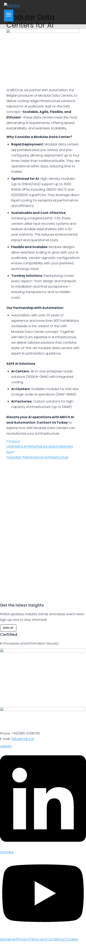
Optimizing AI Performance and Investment (39, 444)
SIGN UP (8, 628)
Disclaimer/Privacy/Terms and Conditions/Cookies (39, 939)
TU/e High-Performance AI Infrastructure (37, 455)
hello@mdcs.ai (22, 739)
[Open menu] (8, 15)
